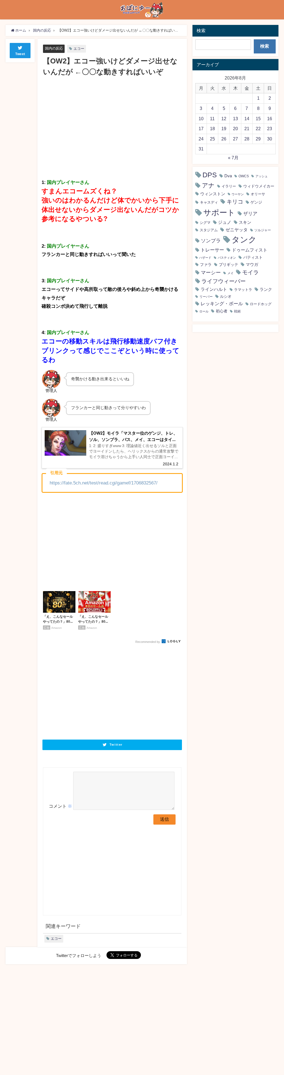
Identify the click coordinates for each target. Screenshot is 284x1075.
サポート (219, 212)
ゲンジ (256, 202)
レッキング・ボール (222, 303)
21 (246, 128)
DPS (209, 174)
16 (269, 118)
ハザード (205, 257)
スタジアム (209, 230)
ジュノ (224, 222)
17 (201, 128)
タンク (244, 239)
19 (223, 128)
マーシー (211, 272)
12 (223, 118)
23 (269, 128)
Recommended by (148, 641)
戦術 (237, 311)
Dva (228, 176)
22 (258, 128)
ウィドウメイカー (258, 186)
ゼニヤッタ (236, 229)
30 (269, 139)
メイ (230, 273)
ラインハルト (214, 289)
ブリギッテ (228, 264)
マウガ (252, 264)
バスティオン (227, 257)
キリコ (235, 201)
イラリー (229, 186)
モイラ (250, 272)
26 (223, 139)
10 (201, 118)
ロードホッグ (261, 304)
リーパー (206, 296)
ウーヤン (238, 194)
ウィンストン (212, 194)
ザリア (250, 213)
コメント (60, 806)
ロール (204, 311)
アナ (208, 185)
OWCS (244, 176)
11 (212, 118)
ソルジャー (262, 230)
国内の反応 (54, 48)
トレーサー (212, 250)
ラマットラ (243, 289)
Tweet (20, 54)
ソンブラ (211, 240)
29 (258, 139)
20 (235, 128)
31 (201, 149)
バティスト (253, 257)
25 (212, 139)
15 (258, 118)
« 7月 (233, 157)
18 (212, 128)
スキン (245, 222)
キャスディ (209, 202)
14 (246, 118)
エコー (78, 48)
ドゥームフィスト (249, 250)
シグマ (205, 222)
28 (246, 139)
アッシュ (261, 176)
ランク (266, 289)
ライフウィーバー (223, 281)
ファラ (206, 264)
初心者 (221, 311)
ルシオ (226, 296)
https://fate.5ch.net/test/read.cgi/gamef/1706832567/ (104, 482)
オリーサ (258, 194)
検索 (264, 46)
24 (201, 139)
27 (235, 139)
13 (235, 118)
